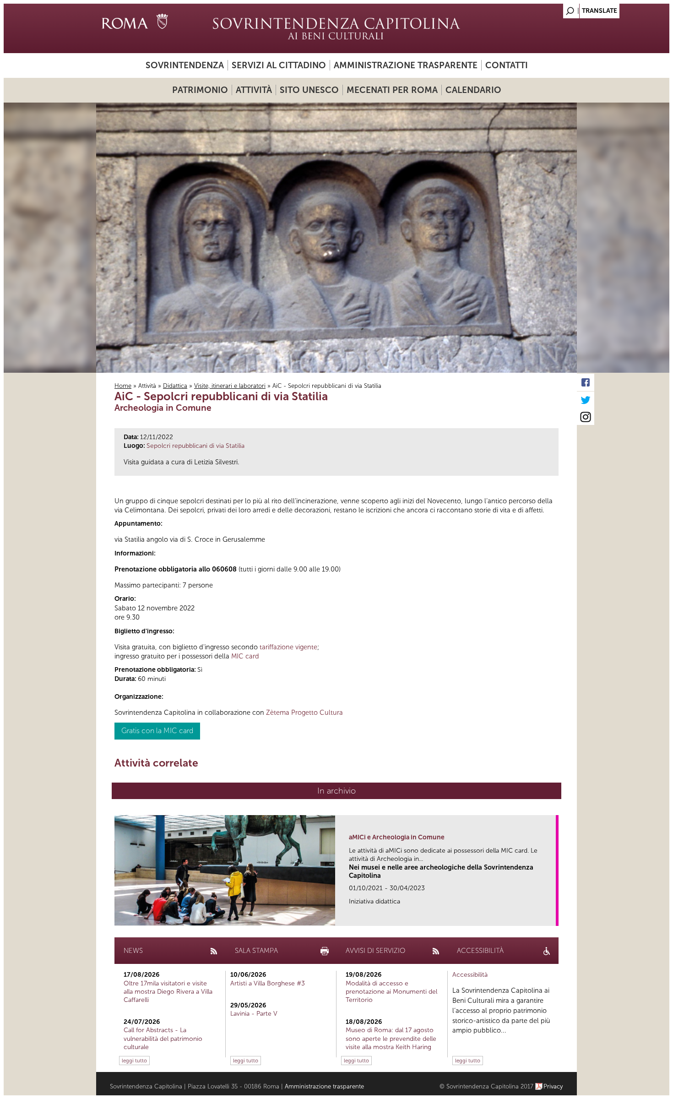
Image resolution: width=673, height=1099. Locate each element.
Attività (254, 90)
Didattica (175, 385)
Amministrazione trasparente (406, 65)
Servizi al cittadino (279, 65)
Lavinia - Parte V (253, 1013)
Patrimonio (200, 90)
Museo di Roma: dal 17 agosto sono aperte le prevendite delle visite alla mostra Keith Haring (391, 1038)
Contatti (506, 65)
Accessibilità (470, 975)
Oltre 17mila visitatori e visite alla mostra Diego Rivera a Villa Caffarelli (168, 991)
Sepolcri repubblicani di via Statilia (195, 446)
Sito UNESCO (309, 90)
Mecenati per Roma (392, 90)
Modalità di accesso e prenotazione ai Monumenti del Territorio (391, 991)
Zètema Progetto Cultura (304, 712)
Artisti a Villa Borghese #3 (267, 983)
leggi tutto (134, 1060)
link (552, 916)
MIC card (245, 656)
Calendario (473, 90)
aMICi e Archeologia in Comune (397, 837)
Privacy (553, 1086)
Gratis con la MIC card (157, 730)
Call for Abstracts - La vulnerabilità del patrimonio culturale (163, 1038)
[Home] (336, 28)
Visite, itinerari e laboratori (230, 385)
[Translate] (547, 8)
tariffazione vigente (288, 647)
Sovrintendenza (185, 65)
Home (122, 385)
